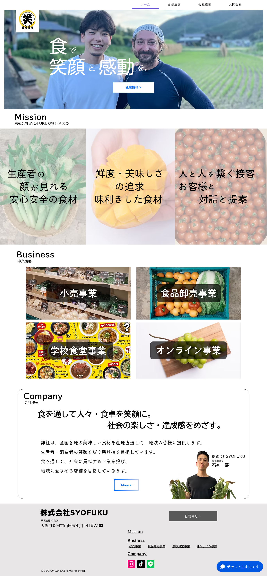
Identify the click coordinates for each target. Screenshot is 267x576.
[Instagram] (131, 564)
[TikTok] (141, 564)
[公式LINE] (150, 564)
